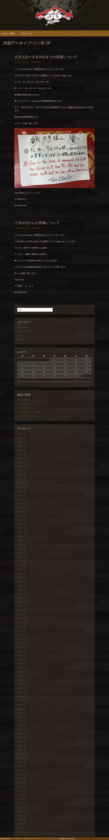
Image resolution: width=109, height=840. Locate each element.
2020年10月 (21, 659)
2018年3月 (21, 758)
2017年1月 (21, 807)
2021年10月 (21, 610)
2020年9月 (21, 663)
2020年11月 (21, 655)
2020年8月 (21, 668)
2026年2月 (21, 450)
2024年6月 (21, 507)
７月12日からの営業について (37, 223)
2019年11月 (21, 696)
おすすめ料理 (22, 327)
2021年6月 (21, 626)
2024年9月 (21, 495)
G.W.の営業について (25, 416)
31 (76, 376)
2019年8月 (21, 709)
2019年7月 (21, 713)
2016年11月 (21, 815)
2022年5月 (21, 581)
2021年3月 (21, 639)
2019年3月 (21, 721)
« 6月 (33, 379)
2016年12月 (21, 811)
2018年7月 (21, 750)
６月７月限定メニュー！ (27, 408)
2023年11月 (21, 528)
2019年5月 (21, 717)
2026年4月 (21, 446)
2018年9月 (21, 741)
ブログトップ (26, 33)
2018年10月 (21, 737)
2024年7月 (21, 503)
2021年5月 (21, 631)
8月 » (76, 379)
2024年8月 (21, 499)
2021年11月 (21, 606)
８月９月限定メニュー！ (27, 404)
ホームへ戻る (9, 33)
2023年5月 (21, 544)
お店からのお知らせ (25, 331)
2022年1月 (21, 598)
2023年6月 (21, 540)
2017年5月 (21, 791)
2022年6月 (21, 577)
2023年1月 (21, 553)
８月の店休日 (22, 400)
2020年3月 (21, 684)
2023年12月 (21, 524)
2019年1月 (21, 725)
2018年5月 (21, 754)
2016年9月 (21, 824)
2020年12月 (21, 651)
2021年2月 (21, 643)
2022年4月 (21, 585)
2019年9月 (21, 704)
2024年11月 (21, 487)
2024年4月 (21, 516)
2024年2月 (21, 520)
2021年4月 (21, 635)
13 (33, 368)
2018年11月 (21, 733)
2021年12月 (21, 602)
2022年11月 (21, 561)
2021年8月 (21, 618)
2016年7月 (21, 828)
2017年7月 (21, 787)
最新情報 (37, 62)
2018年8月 (21, 746)
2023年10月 (21, 532)
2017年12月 (21, 770)
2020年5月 (21, 676)
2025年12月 (21, 454)
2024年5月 (21, 512)
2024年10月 (21, 491)
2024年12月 (21, 483)
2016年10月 (21, 819)
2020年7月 (21, 672)
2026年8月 (21, 434)
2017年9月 (21, 778)
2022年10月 (21, 565)
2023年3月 (21, 548)
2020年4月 (21, 680)
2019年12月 (21, 692)
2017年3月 (21, 799)
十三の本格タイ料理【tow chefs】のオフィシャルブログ (34, 838)
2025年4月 (21, 475)
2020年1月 (21, 688)
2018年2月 (21, 762)
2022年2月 (21, 594)
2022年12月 (21, 557)
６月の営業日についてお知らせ (30, 412)
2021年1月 (21, 647)
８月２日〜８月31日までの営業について (45, 57)
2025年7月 (21, 466)
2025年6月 (21, 470)
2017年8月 (21, 782)
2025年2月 (21, 479)
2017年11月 (21, 774)
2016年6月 (21, 832)
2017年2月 (21, 803)
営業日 (20, 335)
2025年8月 (21, 462)
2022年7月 (21, 573)
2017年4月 (21, 795)
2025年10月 (21, 458)
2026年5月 (21, 442)
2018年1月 (21, 766)
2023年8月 (21, 536)
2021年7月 (21, 622)
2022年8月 (21, 569)
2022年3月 (21, 590)
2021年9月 (21, 614)
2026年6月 (21, 438)
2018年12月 (21, 729)
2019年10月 (21, 700)
